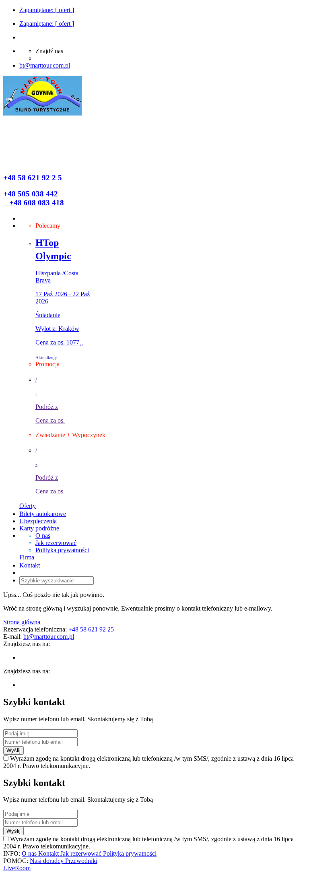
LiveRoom (17, 868)
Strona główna (21, 622)
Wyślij (13, 750)
